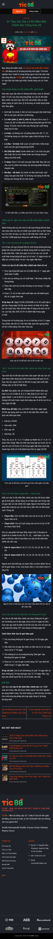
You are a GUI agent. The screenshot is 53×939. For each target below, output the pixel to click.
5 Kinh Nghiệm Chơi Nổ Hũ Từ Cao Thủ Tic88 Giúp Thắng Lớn (40, 712)
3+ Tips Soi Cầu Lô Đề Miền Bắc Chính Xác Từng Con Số (30, 757)
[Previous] (5, 921)
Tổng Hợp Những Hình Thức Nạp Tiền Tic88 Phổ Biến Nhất (29, 777)
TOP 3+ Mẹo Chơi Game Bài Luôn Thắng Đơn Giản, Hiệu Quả (28, 736)
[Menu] (3, 4)
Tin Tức (26, 18)
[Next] (48, 921)
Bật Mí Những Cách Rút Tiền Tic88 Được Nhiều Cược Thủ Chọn (14, 712)
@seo (36, 32)
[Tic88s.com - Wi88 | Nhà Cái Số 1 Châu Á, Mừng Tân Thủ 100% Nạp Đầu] (26, 4)
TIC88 (4, 815)
